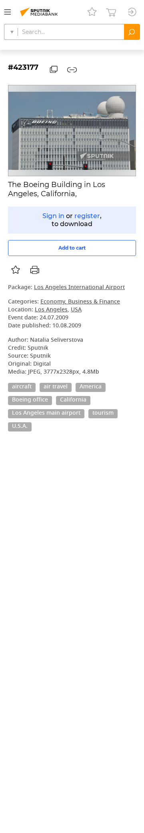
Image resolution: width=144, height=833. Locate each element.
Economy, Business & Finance (80, 302)
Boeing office (30, 400)
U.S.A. (20, 426)
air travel (56, 387)
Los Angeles (51, 310)
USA (76, 310)
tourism (103, 413)
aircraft (22, 387)
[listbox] (15, 270)
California (73, 400)
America (91, 387)
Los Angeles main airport (46, 413)
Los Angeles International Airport (79, 287)
